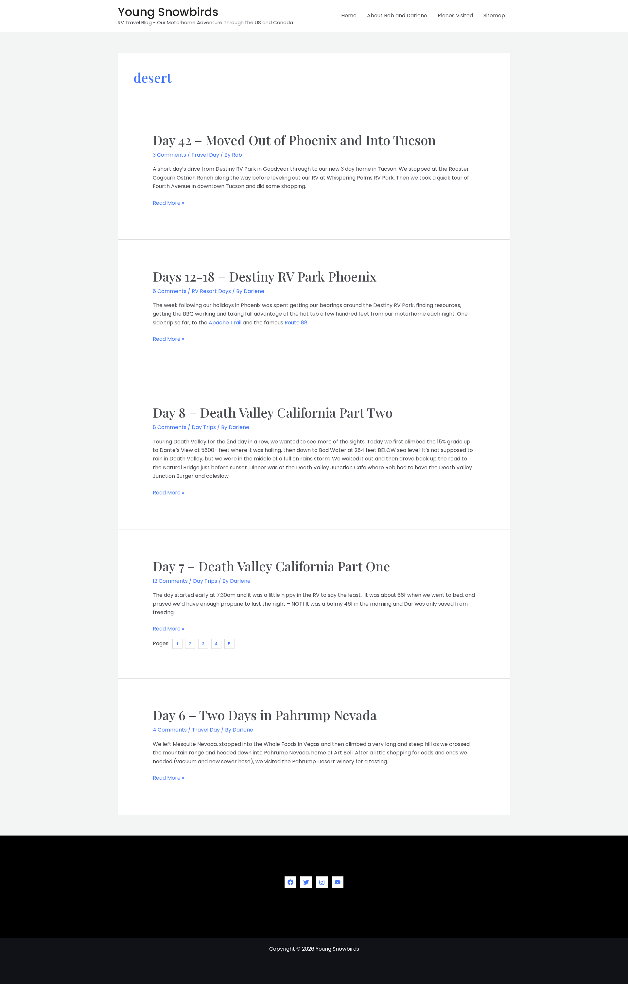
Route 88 (296, 322)
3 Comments (169, 155)
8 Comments (169, 427)
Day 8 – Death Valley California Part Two (272, 412)
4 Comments (170, 730)
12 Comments (170, 581)
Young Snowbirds (168, 12)
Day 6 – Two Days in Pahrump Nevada (265, 714)
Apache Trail (225, 322)
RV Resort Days (211, 291)
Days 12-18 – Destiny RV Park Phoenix (264, 276)
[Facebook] (290, 882)
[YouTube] (337, 882)
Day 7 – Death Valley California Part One (271, 566)
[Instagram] (322, 882)
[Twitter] (306, 882)
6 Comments (169, 291)
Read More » (168, 203)
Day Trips (204, 427)
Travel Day (205, 155)
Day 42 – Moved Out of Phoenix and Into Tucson (294, 139)
